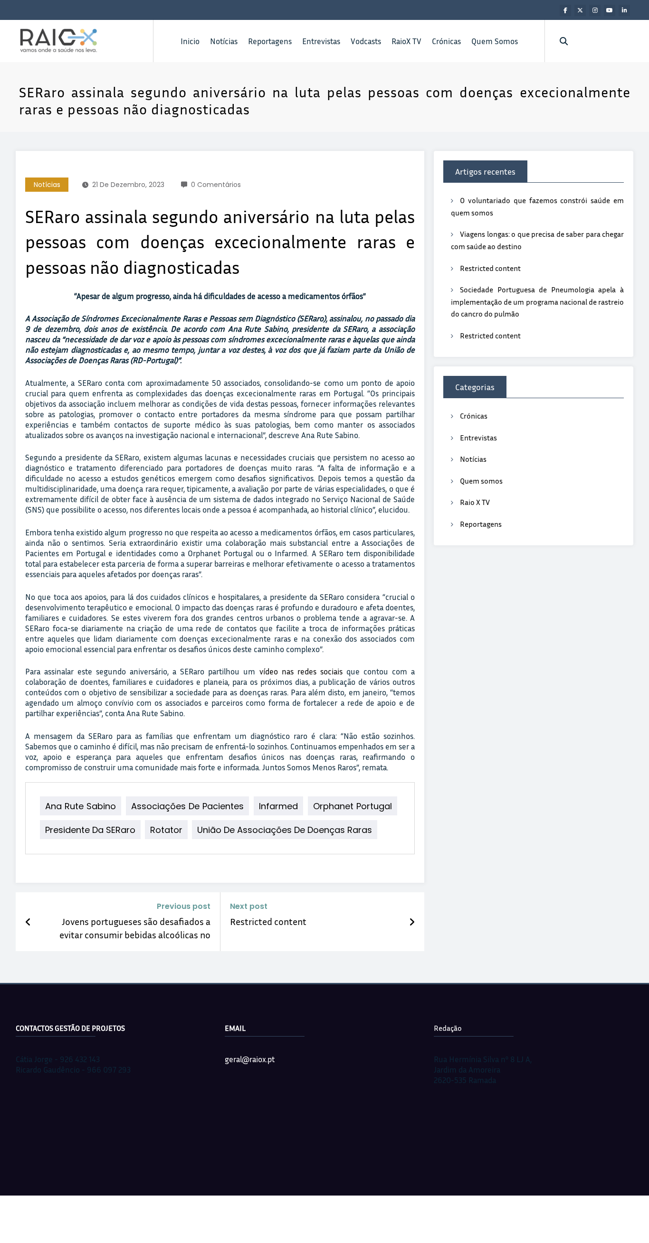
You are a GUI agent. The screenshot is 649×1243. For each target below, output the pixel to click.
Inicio (190, 41)
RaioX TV (406, 41)
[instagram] (595, 10)
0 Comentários (216, 184)
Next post (248, 906)
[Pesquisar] (563, 41)
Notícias (224, 41)
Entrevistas (321, 41)
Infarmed (278, 806)
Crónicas (446, 41)
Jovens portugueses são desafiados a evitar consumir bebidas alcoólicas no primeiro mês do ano (134, 929)
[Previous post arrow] (28, 921)
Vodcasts (366, 41)
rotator (166, 830)
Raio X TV (475, 502)
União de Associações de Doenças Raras (284, 830)
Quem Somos (494, 41)
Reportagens (270, 41)
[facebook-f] (565, 10)
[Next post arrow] (412, 921)
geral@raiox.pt (250, 1059)
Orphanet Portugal (352, 806)
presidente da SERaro (90, 830)
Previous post (183, 906)
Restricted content (268, 921)
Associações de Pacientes (187, 806)
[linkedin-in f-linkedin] (624, 10)
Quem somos (481, 481)
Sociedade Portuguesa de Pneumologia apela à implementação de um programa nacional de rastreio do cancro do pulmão (537, 301)
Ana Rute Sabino (80, 806)
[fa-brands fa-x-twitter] (580, 10)
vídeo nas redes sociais (301, 671)
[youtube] (609, 10)
